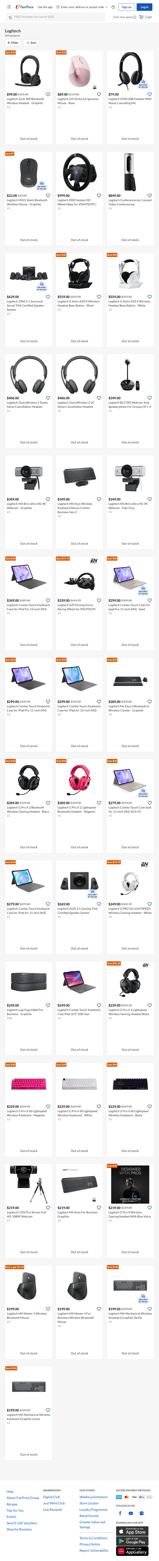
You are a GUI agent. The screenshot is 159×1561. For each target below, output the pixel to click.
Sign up (126, 7)
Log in (144, 7)
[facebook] (120, 1516)
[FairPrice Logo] (25, 7)
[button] (134, 17)
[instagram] (141, 1516)
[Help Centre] (113, 7)
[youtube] (131, 1516)
